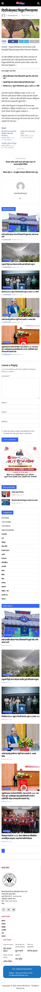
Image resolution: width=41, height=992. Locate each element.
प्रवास (3, 554)
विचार (3, 571)
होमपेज (3, 921)
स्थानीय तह (5, 595)
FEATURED (6, 260)
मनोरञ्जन (4, 558)
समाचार (3, 583)
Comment (6, 376)
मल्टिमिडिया (5, 562)
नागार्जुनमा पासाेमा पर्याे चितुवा (9, 143)
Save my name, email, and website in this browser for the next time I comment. (19, 432)
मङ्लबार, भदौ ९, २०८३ (18, 322)
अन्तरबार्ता (4, 534)
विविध (3, 575)
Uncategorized (8, 530)
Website (4, 421)
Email (4, 412)
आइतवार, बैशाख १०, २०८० (27, 15)
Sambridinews (13, 15)
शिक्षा (3, 579)
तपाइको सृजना (5, 550)
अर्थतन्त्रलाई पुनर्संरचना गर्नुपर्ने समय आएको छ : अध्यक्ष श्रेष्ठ (18, 319)
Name (4, 403)
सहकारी (4, 587)
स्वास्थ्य (4, 599)
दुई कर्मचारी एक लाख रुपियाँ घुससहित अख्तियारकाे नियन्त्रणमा (9, 133)
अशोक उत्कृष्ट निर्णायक (17, 492)
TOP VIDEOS (6, 526)
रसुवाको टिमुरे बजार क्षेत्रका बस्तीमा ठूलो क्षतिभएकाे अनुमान (19, 82)
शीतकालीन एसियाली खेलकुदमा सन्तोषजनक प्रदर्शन (25, 500)
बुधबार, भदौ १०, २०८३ (18, 239)
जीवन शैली (4, 546)
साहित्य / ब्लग (5, 591)
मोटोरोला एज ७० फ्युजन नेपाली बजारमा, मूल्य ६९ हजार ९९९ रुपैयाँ (21, 86)
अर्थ (3, 538)
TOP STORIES (7, 230)
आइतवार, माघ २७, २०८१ (18, 503)
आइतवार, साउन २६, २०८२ (18, 495)
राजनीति (4, 566)
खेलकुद (3, 542)
